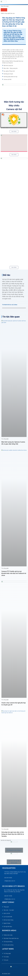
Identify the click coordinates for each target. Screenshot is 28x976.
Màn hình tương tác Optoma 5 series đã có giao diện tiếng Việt (13, 443)
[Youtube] (10, 971)
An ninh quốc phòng (8, 945)
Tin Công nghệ (7, 953)
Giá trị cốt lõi (7, 913)
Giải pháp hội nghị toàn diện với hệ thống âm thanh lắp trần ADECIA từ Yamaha (12, 834)
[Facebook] (4, 971)
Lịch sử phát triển (8, 916)
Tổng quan (6, 907)
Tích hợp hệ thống (8, 941)
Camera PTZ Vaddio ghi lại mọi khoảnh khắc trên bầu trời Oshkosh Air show (13, 573)
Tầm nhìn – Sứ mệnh (9, 910)
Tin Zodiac (6, 956)
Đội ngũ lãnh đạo (8, 926)
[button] (26, 2)
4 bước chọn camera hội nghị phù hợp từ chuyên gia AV (13, 704)
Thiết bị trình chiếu (8, 935)
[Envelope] (15, 971)
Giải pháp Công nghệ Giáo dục (11, 938)
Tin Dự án (6, 960)
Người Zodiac (7, 923)
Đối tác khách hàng (8, 920)
